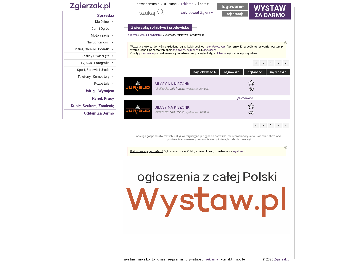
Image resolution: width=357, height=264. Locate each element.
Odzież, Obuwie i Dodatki (91, 49)
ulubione (170, 4)
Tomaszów (102, 239)
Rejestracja (235, 14)
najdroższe (209, 50)
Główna (133, 35)
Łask (106, 199)
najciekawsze (203, 72)
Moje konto (146, 259)
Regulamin (175, 259)
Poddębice (102, 229)
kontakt (204, 4)
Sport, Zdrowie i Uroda (93, 70)
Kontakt (226, 259)
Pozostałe (102, 83)
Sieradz (104, 234)
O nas (161, 259)
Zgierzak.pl (282, 259)
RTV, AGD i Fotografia (94, 63)
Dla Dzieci (102, 22)
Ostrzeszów (101, 214)
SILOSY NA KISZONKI (173, 84)
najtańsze (192, 50)
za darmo (270, 11)
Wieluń (105, 249)
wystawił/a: (197, 88)
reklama (187, 4)
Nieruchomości (98, 42)
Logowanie (232, 6)
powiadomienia (148, 4)
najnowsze (179, 50)
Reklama (212, 259)
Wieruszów (102, 254)
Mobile (240, 259)
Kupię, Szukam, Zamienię (92, 106)
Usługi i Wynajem (150, 35)
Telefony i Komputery (94, 77)
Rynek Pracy (103, 98)
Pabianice (103, 219)
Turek (105, 244)
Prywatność (194, 259)
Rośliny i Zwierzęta (95, 56)
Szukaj (160, 12)
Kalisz (105, 209)
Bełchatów (102, 193)
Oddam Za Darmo (99, 113)
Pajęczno (103, 224)
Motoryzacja (100, 35)
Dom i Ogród (100, 28)
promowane (146, 53)
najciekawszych (215, 46)
